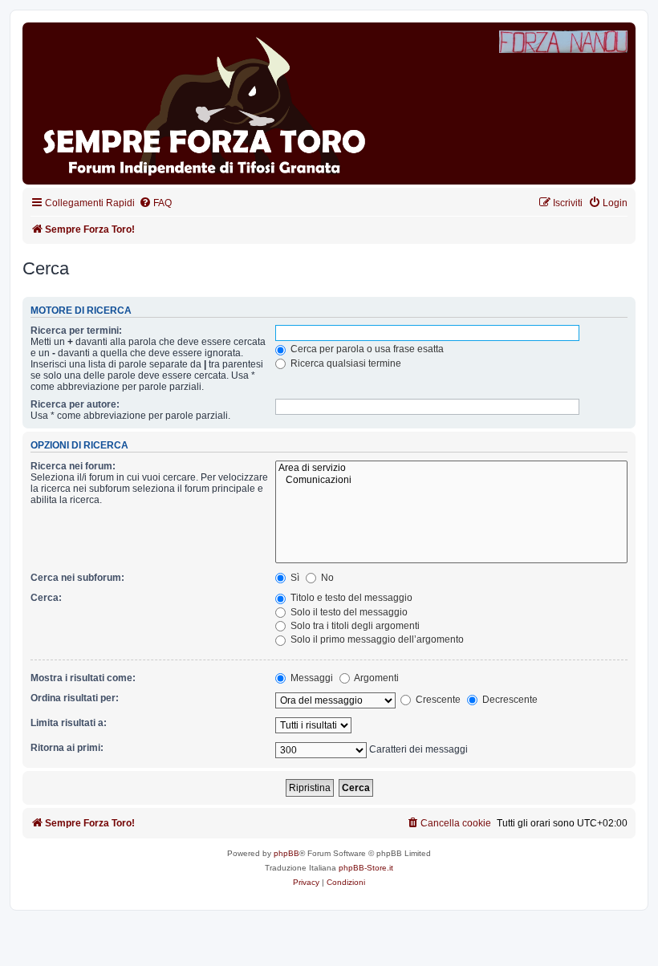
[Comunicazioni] (451, 480)
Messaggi (310, 678)
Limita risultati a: (68, 723)
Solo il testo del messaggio (348, 612)
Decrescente (509, 699)
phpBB (286, 853)
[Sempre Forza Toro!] (211, 103)
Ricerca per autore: (75, 404)
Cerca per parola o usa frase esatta (366, 349)
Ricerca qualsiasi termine (344, 363)
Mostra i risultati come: (83, 678)
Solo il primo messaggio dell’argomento (376, 639)
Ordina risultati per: (74, 698)
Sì (293, 577)
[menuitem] (155, 203)
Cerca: (46, 597)
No (326, 577)
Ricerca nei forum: (73, 466)
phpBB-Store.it (366, 867)
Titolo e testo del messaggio (350, 597)
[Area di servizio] (451, 468)
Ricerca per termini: (76, 330)
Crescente (437, 699)
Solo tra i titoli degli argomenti (354, 625)
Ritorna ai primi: (67, 747)
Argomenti (375, 678)
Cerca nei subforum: (77, 577)
